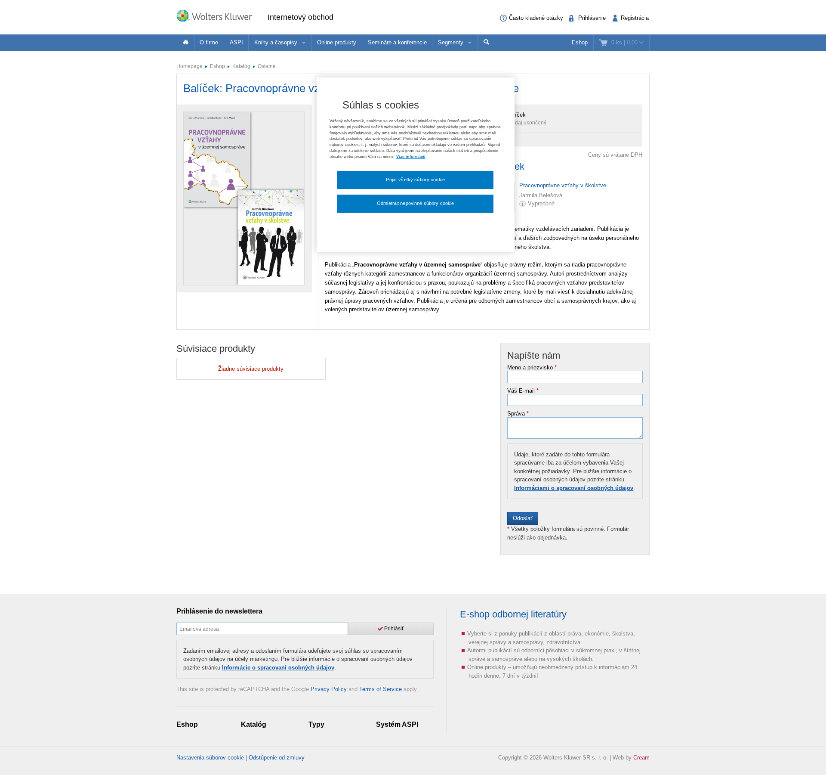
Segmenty (450, 42)
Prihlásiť (393, 629)
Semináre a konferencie (397, 42)
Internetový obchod (300, 17)
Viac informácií (410, 157)
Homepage (189, 66)
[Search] (486, 42)
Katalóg (241, 66)
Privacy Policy (329, 689)
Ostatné (267, 66)
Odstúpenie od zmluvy (277, 757)
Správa (518, 414)
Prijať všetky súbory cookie (415, 179)
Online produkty (336, 42)
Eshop (580, 42)
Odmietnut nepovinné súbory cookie (415, 203)
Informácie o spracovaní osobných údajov (278, 667)
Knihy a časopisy (275, 42)
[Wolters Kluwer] (218, 16)
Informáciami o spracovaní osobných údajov (573, 488)
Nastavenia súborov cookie (210, 757)
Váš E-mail (523, 391)
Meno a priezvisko (532, 368)
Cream (641, 757)
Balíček (516, 115)
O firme (209, 42)
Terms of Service (380, 689)
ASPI (236, 42)
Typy (316, 724)
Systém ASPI (397, 724)
